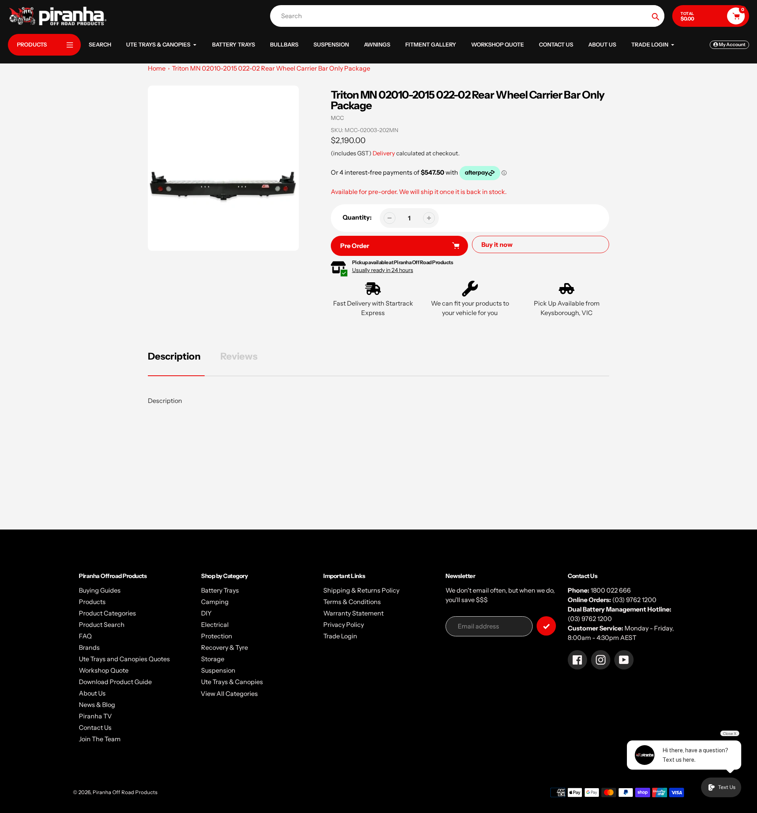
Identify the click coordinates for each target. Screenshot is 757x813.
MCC (337, 117)
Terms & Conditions (352, 602)
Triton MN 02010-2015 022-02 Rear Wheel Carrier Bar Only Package (271, 68)
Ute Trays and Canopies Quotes (124, 659)
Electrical (215, 624)
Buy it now (497, 244)
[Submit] (546, 626)
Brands (89, 647)
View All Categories (229, 693)
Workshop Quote (104, 670)
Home (157, 68)
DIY (206, 613)
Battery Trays (220, 590)
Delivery (384, 153)
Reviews (238, 356)
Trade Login (340, 636)
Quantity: (357, 217)
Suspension (218, 670)
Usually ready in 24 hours (382, 270)
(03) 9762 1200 (634, 600)
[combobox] (469, 16)
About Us (92, 693)
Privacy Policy (343, 624)
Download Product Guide (115, 682)
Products (92, 602)
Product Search (102, 624)
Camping (215, 602)
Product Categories (107, 613)
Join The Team (100, 739)
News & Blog (97, 705)
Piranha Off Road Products (125, 792)
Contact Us (95, 727)
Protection (216, 636)
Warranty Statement (353, 613)
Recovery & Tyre (224, 647)
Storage (212, 659)
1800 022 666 (611, 590)
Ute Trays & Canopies (232, 682)
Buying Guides (100, 590)
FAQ (85, 636)
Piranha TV (95, 716)
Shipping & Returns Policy (361, 590)
